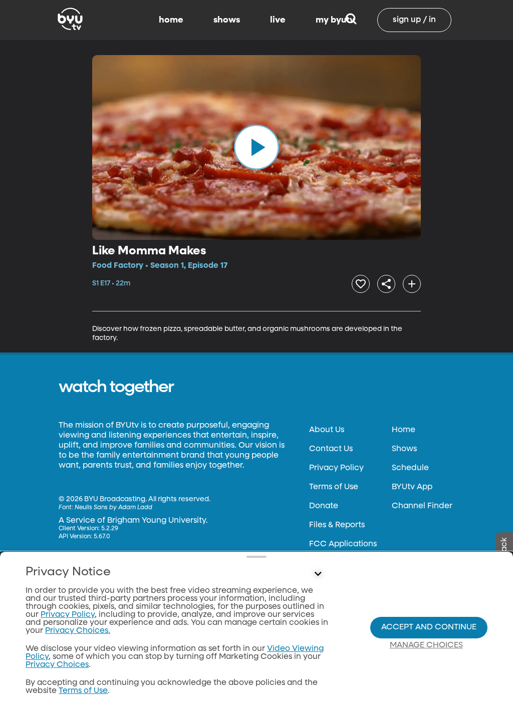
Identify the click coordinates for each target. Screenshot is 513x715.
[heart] (361, 284)
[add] (412, 284)
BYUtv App (412, 487)
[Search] (351, 20)
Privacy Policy (336, 468)
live (278, 20)
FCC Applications (343, 544)
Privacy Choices (57, 665)
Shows (404, 449)
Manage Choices (426, 645)
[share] (386, 284)
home (171, 20)
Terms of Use (333, 487)
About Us (326, 430)
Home (403, 430)
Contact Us (331, 449)
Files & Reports (337, 525)
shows (226, 20)
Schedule (410, 468)
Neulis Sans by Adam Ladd (113, 508)
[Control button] (317, 574)
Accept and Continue (428, 627)
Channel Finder (422, 506)
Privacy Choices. (77, 631)
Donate (323, 506)
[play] (256, 147)
